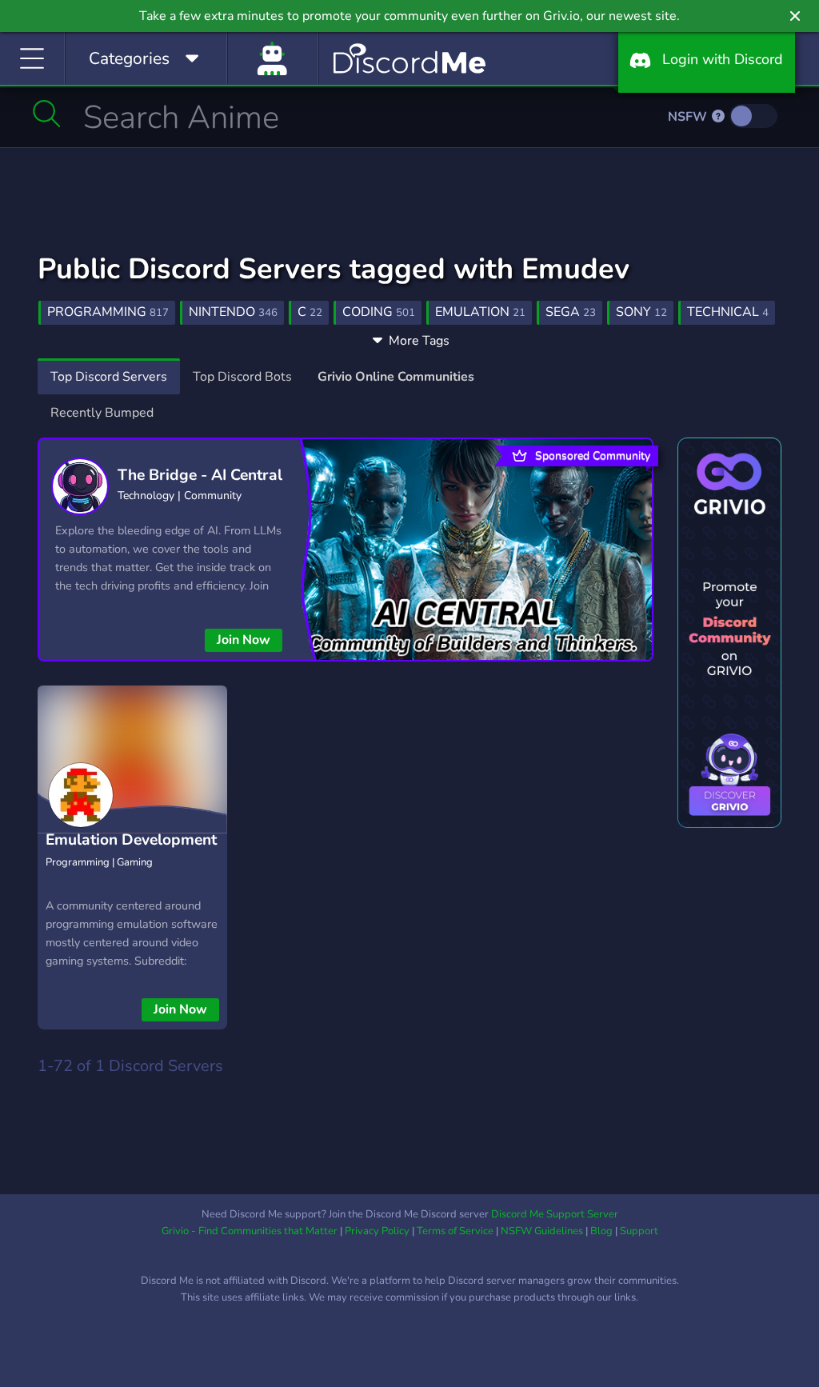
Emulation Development (131, 839)
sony (641, 312)
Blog (601, 1231)
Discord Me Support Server (554, 1214)
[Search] (47, 113)
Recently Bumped (102, 413)
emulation (480, 312)
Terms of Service (455, 1231)
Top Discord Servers (108, 377)
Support (639, 1231)
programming (108, 312)
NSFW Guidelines (542, 1231)
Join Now (243, 640)
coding (378, 312)
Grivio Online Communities (396, 377)
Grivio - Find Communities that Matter (250, 1231)
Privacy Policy (377, 1231)
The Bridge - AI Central (200, 475)
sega (570, 312)
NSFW (689, 117)
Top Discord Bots (242, 377)
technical (728, 312)
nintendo (233, 312)
